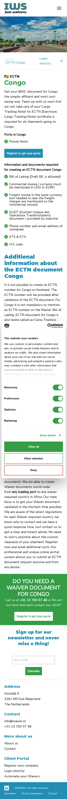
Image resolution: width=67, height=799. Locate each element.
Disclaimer (10, 793)
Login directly (14, 771)
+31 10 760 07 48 (33, 600)
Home (8, 59)
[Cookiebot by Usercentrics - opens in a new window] (48, 325)
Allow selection (33, 458)
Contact (10, 749)
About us (11, 743)
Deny (33, 470)
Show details (48, 435)
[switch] (58, 398)
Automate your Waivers (22, 776)
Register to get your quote (24, 153)
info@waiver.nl (15, 721)
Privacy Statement (32, 793)
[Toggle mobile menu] (59, 8)
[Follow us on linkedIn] (6, 788)
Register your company (21, 765)
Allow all (33, 446)
